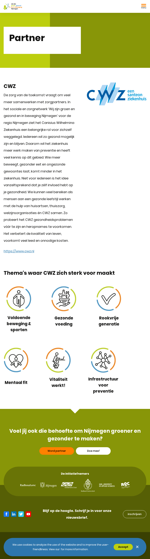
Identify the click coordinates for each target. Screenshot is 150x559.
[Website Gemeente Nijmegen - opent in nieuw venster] (48, 485)
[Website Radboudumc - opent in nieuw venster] (28, 485)
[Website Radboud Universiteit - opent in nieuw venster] (88, 485)
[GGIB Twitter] (21, 514)
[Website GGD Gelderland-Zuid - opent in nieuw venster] (68, 485)
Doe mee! (93, 451)
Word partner (57, 451)
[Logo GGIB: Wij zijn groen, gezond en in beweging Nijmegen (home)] (13, 6)
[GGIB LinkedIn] (13, 514)
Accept (123, 547)
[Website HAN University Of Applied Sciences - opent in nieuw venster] (107, 485)
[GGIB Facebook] (6, 514)
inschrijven (135, 514)
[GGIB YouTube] (28, 514)
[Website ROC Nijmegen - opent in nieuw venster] (125, 485)
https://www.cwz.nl (19, 251)
